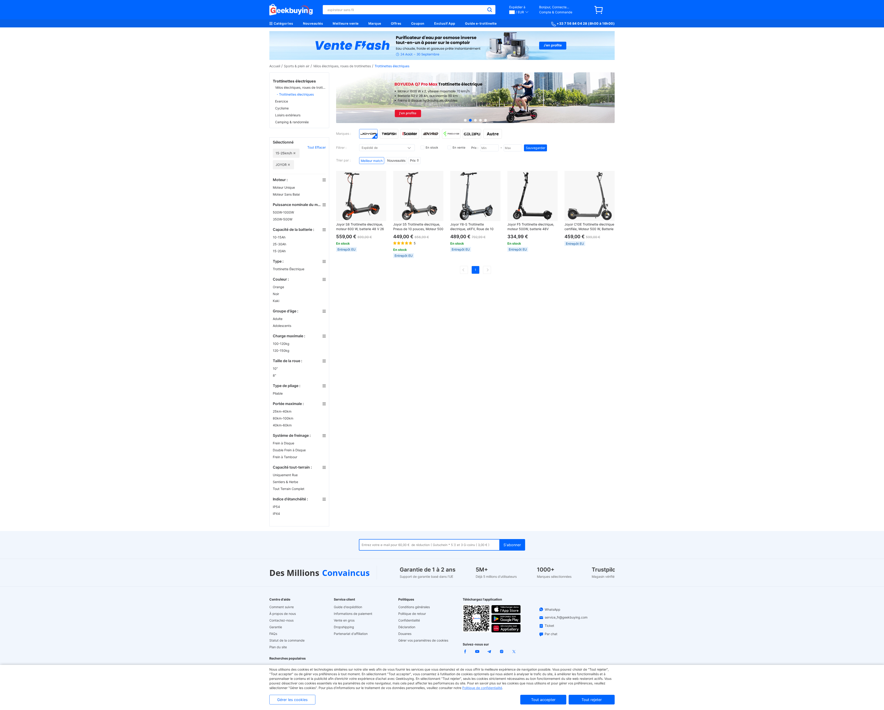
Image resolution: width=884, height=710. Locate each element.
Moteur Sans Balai (287, 194)
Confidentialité (409, 620)
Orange (279, 287)
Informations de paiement (353, 614)
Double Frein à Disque (290, 450)
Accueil (274, 66)
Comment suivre (281, 607)
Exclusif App (444, 23)
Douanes (404, 634)
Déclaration (406, 627)
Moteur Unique (284, 187)
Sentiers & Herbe (286, 482)
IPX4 (277, 514)
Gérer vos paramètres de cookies (423, 640)
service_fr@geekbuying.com (566, 617)
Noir (276, 294)
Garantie (275, 627)
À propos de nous (282, 614)
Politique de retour (412, 614)
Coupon (418, 23)
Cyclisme (282, 108)
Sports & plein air (296, 66)
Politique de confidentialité (482, 688)
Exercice (281, 101)
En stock (432, 147)
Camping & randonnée (292, 122)
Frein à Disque (284, 443)
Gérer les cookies (292, 699)
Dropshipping (344, 627)
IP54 (277, 507)
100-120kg (281, 344)
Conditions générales (414, 607)
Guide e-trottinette (481, 23)
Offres (396, 23)
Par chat (551, 634)
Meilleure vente (346, 23)
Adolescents (282, 326)
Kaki (276, 301)
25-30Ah (280, 244)
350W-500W (283, 219)
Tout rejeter (592, 699)
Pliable (278, 393)
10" (276, 368)
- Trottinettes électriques (295, 94)
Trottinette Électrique (289, 269)
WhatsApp (552, 609)
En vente (459, 147)
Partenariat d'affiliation (351, 634)
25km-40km (282, 411)
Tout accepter (543, 699)
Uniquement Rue (286, 475)
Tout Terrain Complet (289, 489)
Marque (374, 23)
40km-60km (283, 425)
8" (275, 375)
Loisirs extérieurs (287, 115)
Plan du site (278, 647)
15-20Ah (280, 251)
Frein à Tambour (285, 457)
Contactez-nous (281, 620)
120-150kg (281, 350)
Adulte (278, 319)
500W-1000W (284, 212)
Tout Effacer (316, 147)
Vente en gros (344, 620)
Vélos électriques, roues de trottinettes (342, 66)
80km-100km (283, 418)
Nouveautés (313, 23)
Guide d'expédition (348, 607)
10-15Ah (279, 237)
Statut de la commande (287, 640)
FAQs (273, 634)
